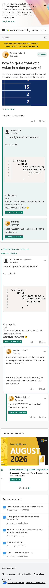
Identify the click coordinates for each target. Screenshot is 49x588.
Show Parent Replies (9, 253)
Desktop (7, 37)
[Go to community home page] (16, 30)
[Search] (28, 30)
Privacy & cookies (24, 574)
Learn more (33, 46)
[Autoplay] (20, 488)
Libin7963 (22, 546)
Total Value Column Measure (20, 552)
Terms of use (39, 574)
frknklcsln (13, 53)
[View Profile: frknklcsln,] (7, 223)
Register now (9, 21)
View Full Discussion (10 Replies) (16, 249)
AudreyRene (23, 523)
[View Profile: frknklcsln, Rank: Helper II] (5, 54)
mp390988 (24, 510)
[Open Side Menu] (3, 30)
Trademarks (6, 579)
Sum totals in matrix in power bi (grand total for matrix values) (25, 531)
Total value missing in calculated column (25, 506)
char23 (20, 536)
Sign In (43, 30)
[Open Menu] (45, 37)
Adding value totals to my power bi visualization (23, 518)
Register (35, 30)
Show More (9, 109)
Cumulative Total (14, 542)
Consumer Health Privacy (36, 582)
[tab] (23, 488)
